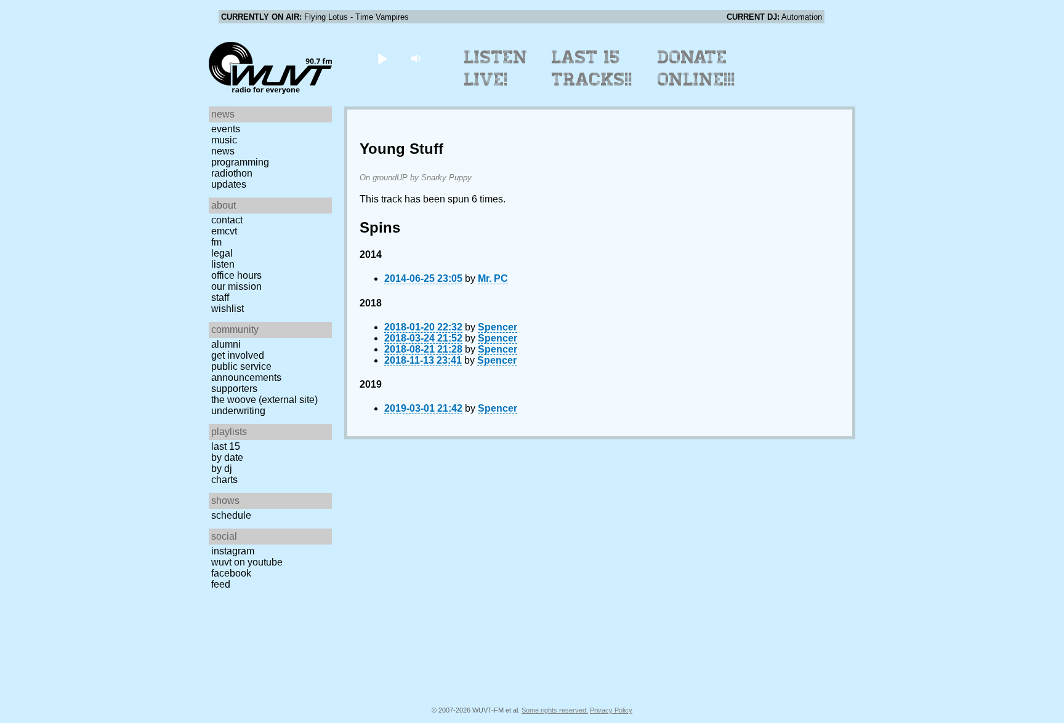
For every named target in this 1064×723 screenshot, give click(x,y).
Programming (240, 162)
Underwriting (238, 410)
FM (216, 242)
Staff (220, 297)
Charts (224, 479)
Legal (222, 253)
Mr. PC (493, 278)
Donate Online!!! (696, 68)
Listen (223, 264)
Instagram (232, 551)
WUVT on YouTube (247, 562)
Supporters (234, 388)
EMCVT (224, 231)
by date (227, 457)
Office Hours (236, 275)
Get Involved (237, 355)
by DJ (221, 468)
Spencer (497, 327)
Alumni (226, 344)
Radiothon (231, 173)
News (223, 151)
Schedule (231, 515)
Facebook (231, 573)
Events (225, 129)
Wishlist (227, 308)
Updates (228, 184)
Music (224, 140)
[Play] (382, 58)
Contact (227, 220)
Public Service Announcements (246, 372)
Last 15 (225, 446)
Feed (220, 584)
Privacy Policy (611, 710)
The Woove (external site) (264, 399)
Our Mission (236, 286)
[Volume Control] (417, 58)
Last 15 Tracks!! (592, 68)
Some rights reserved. (555, 710)
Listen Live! (496, 68)
